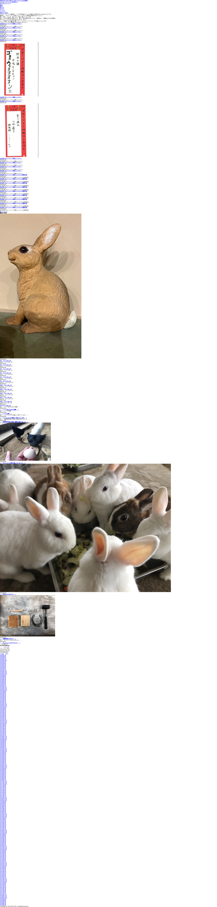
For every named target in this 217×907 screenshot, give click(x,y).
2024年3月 (3, 683)
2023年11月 (3, 689)
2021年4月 (3, 731)
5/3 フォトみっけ (5, 373)
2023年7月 (3, 694)
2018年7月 (3, 772)
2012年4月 (3, 873)
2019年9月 (3, 753)
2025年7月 (3, 662)
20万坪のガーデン (5, 3)
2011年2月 (3, 892)
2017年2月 (3, 795)
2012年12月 (3, 863)
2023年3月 (3, 700)
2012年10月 (3, 865)
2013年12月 (3, 846)
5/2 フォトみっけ (5, 377)
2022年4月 (3, 714)
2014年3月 (3, 842)
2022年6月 (3, 712)
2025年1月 (3, 670)
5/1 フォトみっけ (5, 381)
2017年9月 (3, 785)
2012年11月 (3, 864)
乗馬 (1, 6)
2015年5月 (3, 823)
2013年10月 (3, 849)
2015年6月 (3, 822)
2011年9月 (3, 883)
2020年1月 (3, 747)
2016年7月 (3, 804)
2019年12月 (3, 748)
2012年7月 (3, 869)
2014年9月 (3, 834)
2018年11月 (3, 766)
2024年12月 (3, 671)
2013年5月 (3, 856)
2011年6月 (3, 887)
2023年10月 (3, 690)
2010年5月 (3, 905)
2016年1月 (3, 812)
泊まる (2, 9)
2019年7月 (3, 755)
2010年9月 (3, 899)
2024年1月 (3, 686)
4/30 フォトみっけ (6, 385)
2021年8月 (3, 725)
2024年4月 (3, 682)
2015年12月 (3, 814)
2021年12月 (3, 720)
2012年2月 (3, 876)
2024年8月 (3, 676)
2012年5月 (3, 872)
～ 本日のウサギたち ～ (8, 594)
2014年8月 (3, 835)
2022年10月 (3, 706)
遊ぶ (1, 4)
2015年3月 (3, 826)
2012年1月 (3, 877)
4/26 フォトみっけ (6, 401)
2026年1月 (3, 659)
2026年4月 (3, 656)
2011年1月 (3, 894)
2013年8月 (3, 852)
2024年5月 (3, 681)
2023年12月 (3, 687)
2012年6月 (3, 871)
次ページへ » (4, 211)
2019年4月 (3, 759)
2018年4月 (3, 776)
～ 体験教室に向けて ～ (8, 638)
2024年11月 (3, 672)
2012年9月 (3, 867)
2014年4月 (3, 841)
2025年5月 (3, 664)
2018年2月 (3, 778)
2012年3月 (3, 875)
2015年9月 (3, 818)
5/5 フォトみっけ (5, 364)
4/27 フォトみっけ (6, 397)
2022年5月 (3, 713)
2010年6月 (3, 903)
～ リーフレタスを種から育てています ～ (13, 417)
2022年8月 (3, 709)
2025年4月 (3, 666)
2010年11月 (3, 896)
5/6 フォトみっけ (5, 360)
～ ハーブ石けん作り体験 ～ (9, 409)
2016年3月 (3, 810)
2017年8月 (3, 786)
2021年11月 (3, 721)
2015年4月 (3, 825)
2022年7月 (3, 710)
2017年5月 (3, 791)
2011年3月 (3, 891)
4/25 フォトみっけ (5, 405)
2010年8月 (3, 901)
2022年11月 (3, 705)
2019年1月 (3, 763)
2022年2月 (3, 717)
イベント (2, 10)
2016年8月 (3, 803)
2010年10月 (3, 898)
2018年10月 (3, 767)
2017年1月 (3, 796)
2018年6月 (3, 773)
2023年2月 (3, 701)
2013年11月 (3, 848)
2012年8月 (3, 868)
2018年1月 (3, 780)
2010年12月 (3, 895)
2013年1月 (3, 861)
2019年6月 (3, 757)
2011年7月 (3, 886)
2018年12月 (3, 765)
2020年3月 (3, 744)
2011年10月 (3, 882)
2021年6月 (3, 728)
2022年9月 (3, 708)
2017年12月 (3, 781)
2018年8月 (3, 770)
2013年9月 (3, 850)
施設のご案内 (4, 13)
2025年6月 (3, 663)
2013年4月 (3, 857)
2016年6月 (3, 805)
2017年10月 (3, 784)
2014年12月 (3, 830)
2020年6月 (3, 740)
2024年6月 (3, 679)
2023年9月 (3, 691)
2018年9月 (3, 769)
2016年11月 (3, 799)
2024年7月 (3, 678)
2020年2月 (3, 746)
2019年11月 (3, 750)
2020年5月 (3, 742)
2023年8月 (3, 693)
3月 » (6, 653)
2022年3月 (3, 716)
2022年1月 (3, 719)
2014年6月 (3, 838)
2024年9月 (3, 675)
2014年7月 (3, 837)
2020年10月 (3, 739)
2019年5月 (3, 758)
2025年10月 (3, 660)
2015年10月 (3, 816)
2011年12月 (3, 879)
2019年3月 (3, 761)
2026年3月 (3, 657)
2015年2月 (3, 827)
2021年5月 (3, 729)
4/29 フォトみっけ (6, 389)
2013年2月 (3, 860)
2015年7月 (3, 820)
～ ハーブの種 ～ (6, 413)
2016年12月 (3, 797)
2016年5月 (3, 807)
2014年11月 (3, 831)
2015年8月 (3, 819)
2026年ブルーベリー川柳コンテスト (11, 23)
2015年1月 (3, 829)
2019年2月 (3, 762)
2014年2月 (3, 844)
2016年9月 (3, 801)
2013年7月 (3, 853)
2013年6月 (3, 854)
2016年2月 (3, 811)
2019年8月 (3, 754)
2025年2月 (3, 668)
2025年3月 (3, 667)
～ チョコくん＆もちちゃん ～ (10, 642)
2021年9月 (3, 724)
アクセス (2, 11)
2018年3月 (3, 777)
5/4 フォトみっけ (5, 369)
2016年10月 (3, 800)
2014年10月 (3, 833)
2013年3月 (3, 858)
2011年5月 (3, 888)
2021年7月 (3, 727)
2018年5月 (3, 774)
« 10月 (2, 653)
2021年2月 (3, 733)
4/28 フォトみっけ (6, 393)
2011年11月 (3, 880)
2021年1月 (3, 735)
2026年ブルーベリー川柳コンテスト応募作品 (13, 175)
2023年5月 (3, 697)
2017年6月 (3, 789)
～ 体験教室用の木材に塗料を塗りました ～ (14, 422)
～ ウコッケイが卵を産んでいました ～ (13, 463)
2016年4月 (3, 808)
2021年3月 (3, 732)
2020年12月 (3, 736)
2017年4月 (3, 792)
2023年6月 (3, 695)
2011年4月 (3, 890)
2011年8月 (3, 884)
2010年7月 (3, 902)
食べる (2, 7)
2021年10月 (3, 723)
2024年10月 (3, 674)
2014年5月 (3, 839)
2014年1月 (3, 845)
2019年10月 (3, 751)
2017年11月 (3, 782)
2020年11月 (3, 738)
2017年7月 (3, 788)
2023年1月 (3, 702)
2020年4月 (3, 743)
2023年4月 (3, 698)
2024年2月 (3, 685)
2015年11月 (3, 815)
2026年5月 (3, 655)
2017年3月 (3, 793)
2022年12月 (3, 704)
